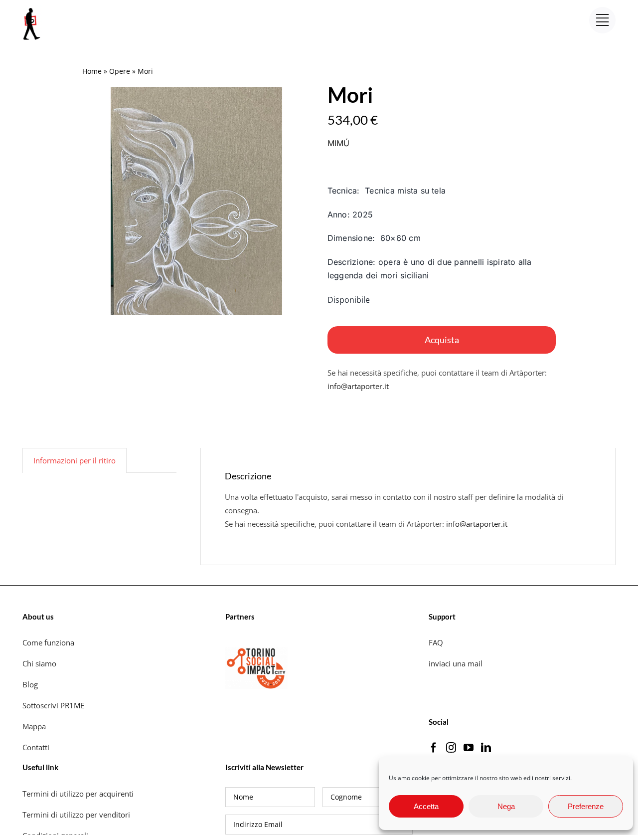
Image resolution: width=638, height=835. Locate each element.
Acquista (442, 339)
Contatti (35, 747)
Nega (506, 806)
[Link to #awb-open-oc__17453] (602, 20)
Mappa (34, 726)
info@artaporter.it (358, 386)
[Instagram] (451, 748)
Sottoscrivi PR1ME (53, 705)
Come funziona (49, 642)
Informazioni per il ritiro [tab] (74, 460)
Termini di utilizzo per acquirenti (78, 794)
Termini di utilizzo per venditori (76, 815)
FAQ (436, 642)
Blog (30, 684)
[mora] (196, 201)
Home (92, 71)
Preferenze (586, 806)
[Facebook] (434, 748)
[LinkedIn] (486, 748)
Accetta (426, 806)
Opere (119, 71)
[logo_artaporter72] (32, 9)
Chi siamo (40, 663)
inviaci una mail (455, 663)
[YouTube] (469, 748)
